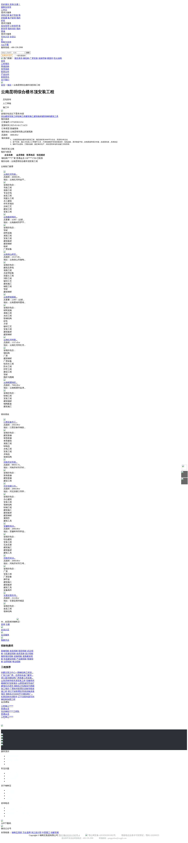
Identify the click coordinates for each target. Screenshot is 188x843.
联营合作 (5, 72)
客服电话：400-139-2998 (17, 808)
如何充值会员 (12, 776)
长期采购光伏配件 (9, 697)
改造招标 (14, 651)
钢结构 (26, 58)
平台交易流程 (12, 756)
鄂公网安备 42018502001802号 (101, 835)
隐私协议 (10, 796)
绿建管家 (55, 832)
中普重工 (46, 832)
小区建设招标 (10, 653)
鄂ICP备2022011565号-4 (69, 835)
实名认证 (5, 37)
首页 (3, 61)
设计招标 (29, 653)
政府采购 (20, 653)
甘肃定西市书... (10, 595)
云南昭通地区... (10, 382)
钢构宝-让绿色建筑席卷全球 (18, 816)
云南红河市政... (10, 174)
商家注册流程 (12, 759)
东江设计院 (36, 832)
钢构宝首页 (6, 7)
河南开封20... (9, 558)
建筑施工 (30, 116)
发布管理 (5, 26)
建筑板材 (38, 116)
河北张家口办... (10, 486)
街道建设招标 (10, 659)
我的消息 (12, 28)
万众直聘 (27, 832)
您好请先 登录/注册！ (10, 4)
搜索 (28, 53)
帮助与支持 (6, 42)
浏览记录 (5, 15)
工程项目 (5, 64)
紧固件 (50, 58)
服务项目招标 (7, 656)
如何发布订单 (12, 773)
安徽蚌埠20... (9, 526)
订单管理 (14, 26)
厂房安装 (34, 58)
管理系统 (5, 69)
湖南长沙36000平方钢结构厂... (19, 694)
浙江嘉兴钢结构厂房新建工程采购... (17, 678)
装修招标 (5, 651)
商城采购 (5, 66)
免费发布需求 (7, 56)
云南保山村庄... (10, 254)
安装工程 (13, 116)
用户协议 (10, 793)
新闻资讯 (5, 77)
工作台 (4, 10)
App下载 (5, 45)
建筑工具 (54, 116)
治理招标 (8, 662)
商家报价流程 (12, 761)
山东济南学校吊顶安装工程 (13, 680)
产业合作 (5, 74)
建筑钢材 (46, 116)
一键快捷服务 (21, 56)
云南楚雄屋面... (10, 297)
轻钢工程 (21, 116)
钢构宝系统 (17, 832)
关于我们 (5, 80)
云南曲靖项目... (10, 217)
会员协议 (10, 798)
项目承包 (18, 58)
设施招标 (18, 656)
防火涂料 (58, 58)
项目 (9, 85)
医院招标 (22, 651)
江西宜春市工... (10, 422)
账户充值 (14, 15)
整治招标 (16, 662)
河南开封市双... (10, 462)
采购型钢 (42, 58)
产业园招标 (21, 659)
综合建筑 (5, 116)
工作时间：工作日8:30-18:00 (18, 810)
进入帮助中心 (12, 779)
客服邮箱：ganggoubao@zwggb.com (22, 813)
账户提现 (12, 18)
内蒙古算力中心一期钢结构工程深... (17, 672)
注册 (8, 624)
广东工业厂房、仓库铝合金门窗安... (17, 675)
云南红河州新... (10, 340)
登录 (3, 624)
